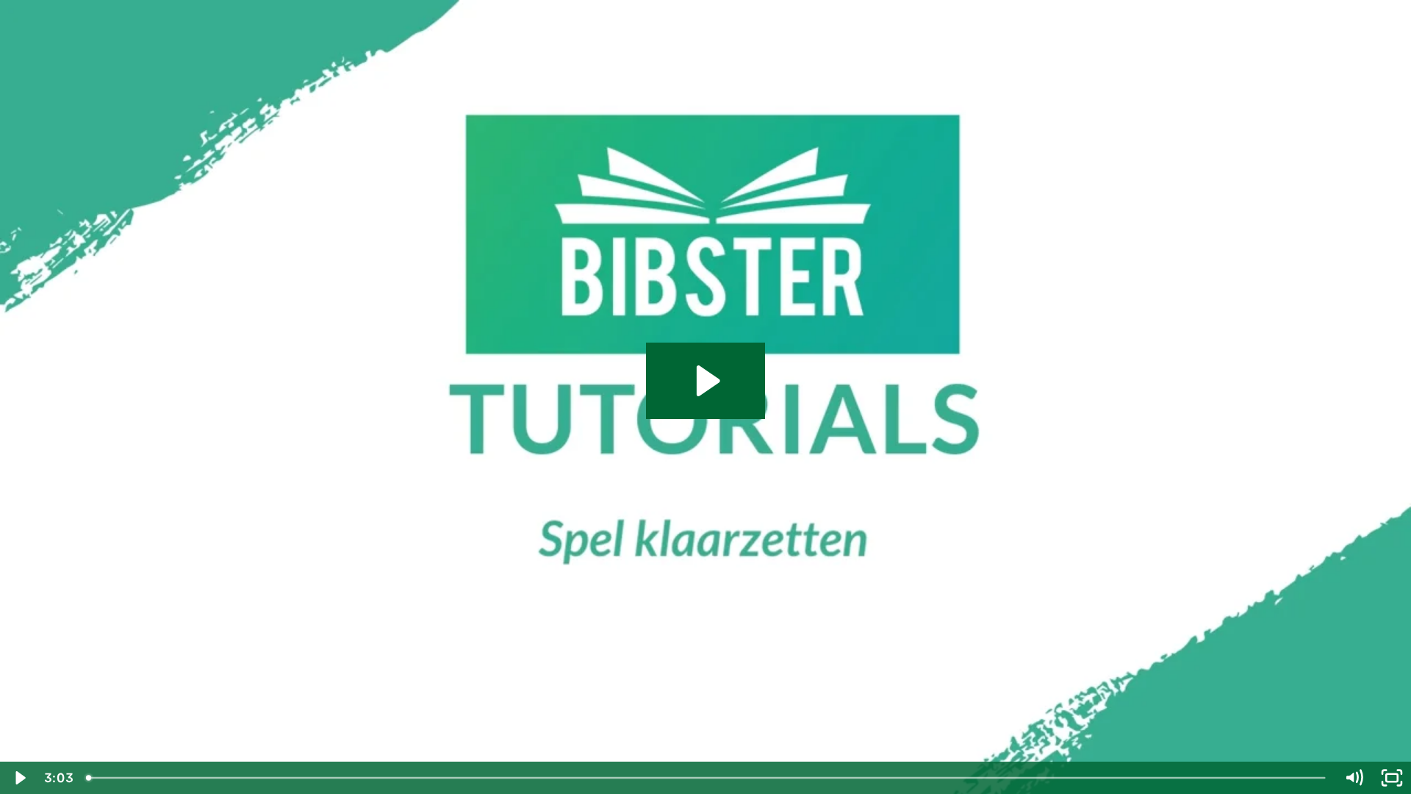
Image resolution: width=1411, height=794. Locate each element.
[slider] (707, 778)
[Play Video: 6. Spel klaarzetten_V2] (706, 381)
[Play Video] (19, 778)
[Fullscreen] (1392, 778)
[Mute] (1354, 778)
